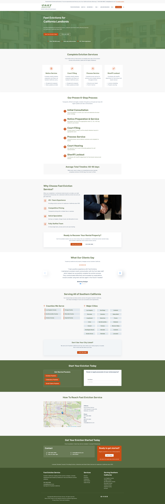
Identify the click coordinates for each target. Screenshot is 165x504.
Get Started (118, 7)
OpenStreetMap (74, 426)
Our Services (90, 7)
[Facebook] (103, 496)
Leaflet (68, 426)
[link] (82, 274)
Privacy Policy (55, 500)
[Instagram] (105, 496)
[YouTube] (101, 496)
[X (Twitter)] (107, 496)
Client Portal (87, 482)
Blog (112, 7)
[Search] (123, 7)
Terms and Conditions (64, 500)
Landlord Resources (104, 7)
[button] (120, 273)
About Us (83, 7)
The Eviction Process (75, 7)
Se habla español (120, 1)
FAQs (96, 7)
